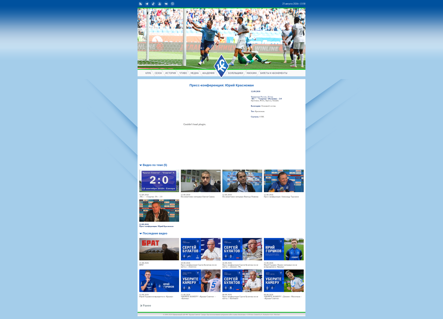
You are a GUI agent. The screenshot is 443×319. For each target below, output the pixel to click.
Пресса (268, 101)
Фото (262, 101)
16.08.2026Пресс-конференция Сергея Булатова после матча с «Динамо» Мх (240, 265)
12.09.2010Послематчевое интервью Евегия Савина (198, 196)
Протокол (255, 101)
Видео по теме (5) (155, 165)
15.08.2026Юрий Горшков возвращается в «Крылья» (156, 296)
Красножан (259, 111)
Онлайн (275, 101)
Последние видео (155, 233)
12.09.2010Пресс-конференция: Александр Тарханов (281, 196)
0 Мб (262, 117)
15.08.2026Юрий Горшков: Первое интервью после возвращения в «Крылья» (280, 265)
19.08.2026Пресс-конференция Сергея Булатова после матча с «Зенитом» (199, 265)
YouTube (162, 3)
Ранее (147, 305)
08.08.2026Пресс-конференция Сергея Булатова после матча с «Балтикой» (240, 296)
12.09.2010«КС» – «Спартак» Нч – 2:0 (150, 196)
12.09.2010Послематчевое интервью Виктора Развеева (240, 196)
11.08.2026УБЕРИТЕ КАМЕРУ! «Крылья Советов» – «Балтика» (198, 296)
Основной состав (268, 106)
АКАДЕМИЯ (208, 73)
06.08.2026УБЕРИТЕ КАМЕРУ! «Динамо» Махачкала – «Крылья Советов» (283, 296)
